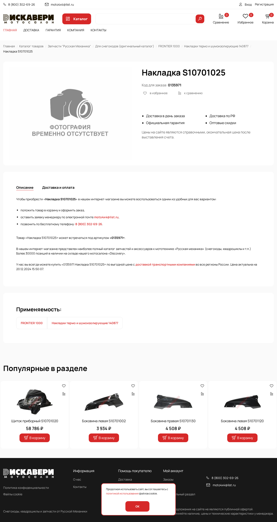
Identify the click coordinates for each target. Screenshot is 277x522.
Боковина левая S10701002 (104, 421)
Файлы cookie (12, 494)
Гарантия (53, 30)
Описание (25, 187)
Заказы (168, 479)
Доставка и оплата (58, 187)
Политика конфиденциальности (26, 488)
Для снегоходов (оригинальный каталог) (124, 46)
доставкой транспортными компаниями (165, 264)
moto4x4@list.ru (62, 4)
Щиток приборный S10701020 (34, 421)
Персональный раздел (179, 494)
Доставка (31, 30)
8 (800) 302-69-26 (21, 4)
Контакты (98, 30)
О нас (77, 479)
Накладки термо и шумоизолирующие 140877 (216, 46)
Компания (75, 30)
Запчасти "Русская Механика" (69, 46)
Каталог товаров (31, 46)
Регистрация (264, 4)
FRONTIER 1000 (169, 46)
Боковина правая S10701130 (173, 421)
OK (137, 506)
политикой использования (122, 493)
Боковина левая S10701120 (242, 421)
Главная (10, 30)
